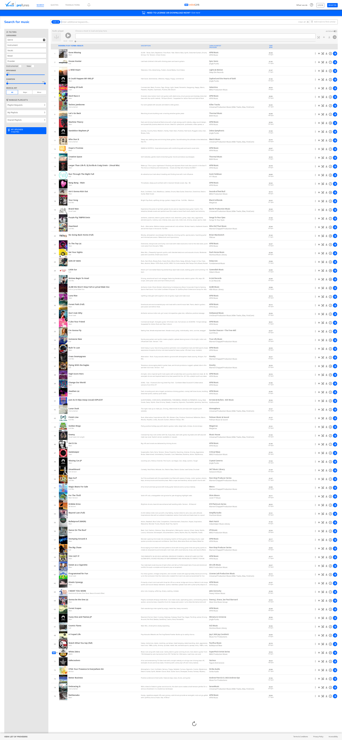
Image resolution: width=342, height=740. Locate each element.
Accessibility (333, 736)
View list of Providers (16, 736)
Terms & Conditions (300, 736)
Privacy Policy (318, 736)
